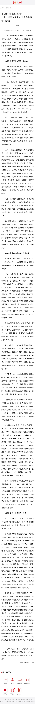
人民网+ (12, 683)
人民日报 (5, 683)
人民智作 (19, 694)
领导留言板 (27, 683)
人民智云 (12, 694)
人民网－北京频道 (26, 31)
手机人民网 (19, 683)
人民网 (2, 8)
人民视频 (5, 694)
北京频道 (8, 8)
